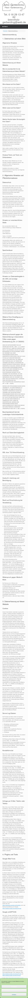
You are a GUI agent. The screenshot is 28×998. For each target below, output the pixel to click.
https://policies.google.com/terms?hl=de (12, 975)
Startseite (5, 31)
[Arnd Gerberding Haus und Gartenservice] (14, 6)
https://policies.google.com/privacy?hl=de (12, 908)
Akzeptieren (14, 986)
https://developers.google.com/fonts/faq (11, 905)
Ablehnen (14, 990)
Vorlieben (14, 994)
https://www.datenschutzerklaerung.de (14, 978)
